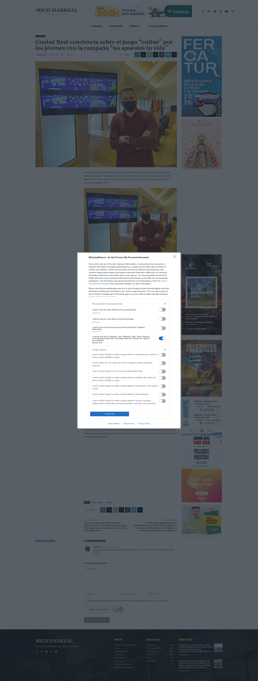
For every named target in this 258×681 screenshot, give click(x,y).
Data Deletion (114, 423)
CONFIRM (110, 414)
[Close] (175, 257)
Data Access (129, 423)
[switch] (162, 309)
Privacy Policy (144, 423)
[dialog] (129, 340)
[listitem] (129, 303)
